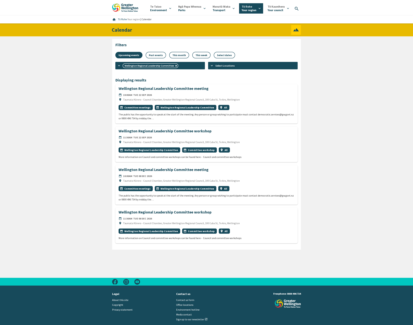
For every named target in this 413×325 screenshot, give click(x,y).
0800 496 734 (294, 293)
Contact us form (185, 300)
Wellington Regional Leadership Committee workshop (165, 130)
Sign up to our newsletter (192, 319)
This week (201, 55)
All (225, 107)
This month (179, 55)
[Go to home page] (125, 7)
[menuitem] (161, 8)
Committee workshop (201, 150)
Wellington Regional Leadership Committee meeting (163, 88)
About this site (120, 300)
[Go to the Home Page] (288, 303)
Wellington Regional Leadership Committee (187, 107)
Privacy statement (122, 309)
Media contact (184, 314)
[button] (160, 65)
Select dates (224, 55)
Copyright (117, 304)
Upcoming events (129, 55)
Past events (156, 55)
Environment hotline (188, 309)
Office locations (184, 304)
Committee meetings (137, 107)
